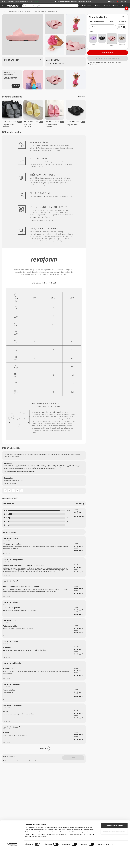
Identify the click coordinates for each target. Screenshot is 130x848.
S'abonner (16, 86)
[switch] (56, 844)
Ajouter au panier (107, 52)
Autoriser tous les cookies (114, 825)
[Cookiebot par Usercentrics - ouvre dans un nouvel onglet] (12, 844)
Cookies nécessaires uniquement (114, 832)
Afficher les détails (104, 844)
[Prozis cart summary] (122, 5)
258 (68, 510)
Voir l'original (6, 554)
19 (67, 514)
